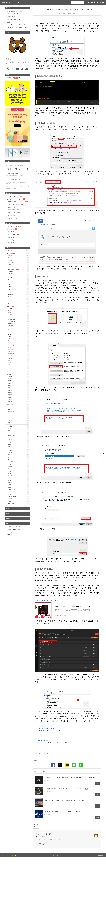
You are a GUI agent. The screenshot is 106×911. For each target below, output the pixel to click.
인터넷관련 (18, 422)
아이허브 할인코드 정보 (17, 181)
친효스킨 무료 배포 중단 (13, 16)
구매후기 (18, 457)
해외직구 (17, 292)
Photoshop (18, 308)
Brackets (18, 343)
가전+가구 (18, 286)
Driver (18, 267)
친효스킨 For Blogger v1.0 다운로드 (17, 201)
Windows (18, 260)
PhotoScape (18, 325)
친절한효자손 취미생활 (11, 2)
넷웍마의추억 (18, 435)
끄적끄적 (18, 440)
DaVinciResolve (18, 319)
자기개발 (18, 461)
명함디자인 (18, 447)
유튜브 (18, 418)
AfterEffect (18, 314)
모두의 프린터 (10, 535)
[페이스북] (53, 765)
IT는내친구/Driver (63, 13)
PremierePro (18, 317)
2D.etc (18, 360)
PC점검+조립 (18, 262)
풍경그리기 (18, 430)
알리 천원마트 (12, 229)
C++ (18, 366)
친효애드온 (18, 390)
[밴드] (81, 765)
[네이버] (74, 765)
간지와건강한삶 (18, 489)
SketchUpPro (18, 338)
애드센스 (18, 420)
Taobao (18, 301)
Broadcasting (18, 353)
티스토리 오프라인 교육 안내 (14, 212)
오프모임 (18, 433)
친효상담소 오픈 (11, 215)
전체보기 (17, 250)
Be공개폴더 (18, 503)
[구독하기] (103, 457)
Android (18, 369)
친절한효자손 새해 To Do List (14, 19)
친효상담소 (18, 394)
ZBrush (18, 336)
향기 (18, 468)
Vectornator (18, 330)
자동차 (18, 289)
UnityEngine (18, 351)
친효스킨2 (18, 385)
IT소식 (18, 258)
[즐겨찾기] (8, 69)
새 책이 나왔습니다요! (12, 13)
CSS (18, 409)
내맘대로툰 (18, 437)
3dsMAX (18, 332)
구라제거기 (10, 532)
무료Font (18, 364)
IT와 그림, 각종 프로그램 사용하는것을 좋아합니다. (49, 839)
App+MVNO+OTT (18, 269)
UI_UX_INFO (18, 358)
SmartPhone (18, 271)
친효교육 (18, 397)
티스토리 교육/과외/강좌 (13, 210)
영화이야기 (18, 487)
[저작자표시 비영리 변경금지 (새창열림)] (53, 753)
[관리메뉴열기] (103, 454)
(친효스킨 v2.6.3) (15, 855)
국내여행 (18, 480)
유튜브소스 (18, 444)
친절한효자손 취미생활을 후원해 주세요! (17, 27)
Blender (18, 334)
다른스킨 (18, 399)
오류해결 (18, 264)
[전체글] (91, 2)
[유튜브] (17, 69)
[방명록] (94, 2)
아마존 (18, 296)
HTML (18, 407)
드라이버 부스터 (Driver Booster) (48, 600)
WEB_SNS (17, 404)
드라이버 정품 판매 (42, 741)
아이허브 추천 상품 (12, 240)
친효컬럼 (18, 392)
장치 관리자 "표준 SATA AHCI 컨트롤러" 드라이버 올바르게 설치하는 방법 (67, 9)
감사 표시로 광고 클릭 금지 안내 (15, 11)
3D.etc (18, 362)
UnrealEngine (18, 349)
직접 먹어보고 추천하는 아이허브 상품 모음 (17, 169)
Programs (17, 306)
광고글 (18, 501)
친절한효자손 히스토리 (13, 22)
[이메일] (26, 69)
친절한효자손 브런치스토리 (14, 529)
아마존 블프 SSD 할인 (14, 226)
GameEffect (18, 355)
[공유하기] (40, 753)
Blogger (18, 378)
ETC (18, 303)
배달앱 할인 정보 (11, 237)
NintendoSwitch (18, 277)
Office (18, 347)
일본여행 (18, 482)
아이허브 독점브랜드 (16, 174)
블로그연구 (18, 401)
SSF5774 (15, 164)
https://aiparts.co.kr (41, 738)
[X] (60, 765)
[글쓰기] (97, 2)
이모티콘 (18, 428)
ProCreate (18, 327)
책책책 (18, 485)
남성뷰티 (18, 466)
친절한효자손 (51, 855)
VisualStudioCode (18, 340)
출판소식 (18, 459)
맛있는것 (18, 471)
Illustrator (18, 310)
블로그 (17, 374)
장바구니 (18, 255)
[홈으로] (88, 2)
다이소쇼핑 (18, 478)
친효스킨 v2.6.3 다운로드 (14, 196)
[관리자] (100, 2)
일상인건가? (18, 454)
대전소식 (18, 494)
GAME (18, 275)
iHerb (18, 298)
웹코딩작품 (18, 411)
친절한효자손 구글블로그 (13, 526)
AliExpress (18, 294)
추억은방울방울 (18, 496)
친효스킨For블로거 (18, 387)
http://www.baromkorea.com (44, 726)
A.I (18, 371)
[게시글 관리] (42, 753)
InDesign (18, 312)
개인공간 (17, 450)
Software (18, 345)
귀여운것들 (18, 464)
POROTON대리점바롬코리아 (45, 728)
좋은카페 (18, 473)
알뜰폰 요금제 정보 (12, 242)
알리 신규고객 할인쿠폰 (13, 234)
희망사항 (18, 498)
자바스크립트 (18, 413)
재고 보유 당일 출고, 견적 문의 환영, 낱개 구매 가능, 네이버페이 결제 (55, 743)
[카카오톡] (67, 765)
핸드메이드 (18, 442)
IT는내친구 (17, 253)
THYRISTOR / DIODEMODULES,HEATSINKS (49, 731)
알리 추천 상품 (10, 231)
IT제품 (18, 284)
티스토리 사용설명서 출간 (15, 204)
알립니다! (18, 452)
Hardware (18, 280)
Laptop (18, 282)
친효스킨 (18, 383)
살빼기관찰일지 (18, 491)
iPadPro (18, 273)
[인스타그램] (13, 69)
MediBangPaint (18, 323)
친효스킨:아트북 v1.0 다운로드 (16, 199)
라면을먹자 (18, 475)
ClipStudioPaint (18, 321)
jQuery (18, 416)
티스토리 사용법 (11, 207)
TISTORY (18, 376)
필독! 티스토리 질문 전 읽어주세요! (16, 24)
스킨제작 (18, 380)
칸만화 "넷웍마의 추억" (13, 218)
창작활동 (17, 426)
